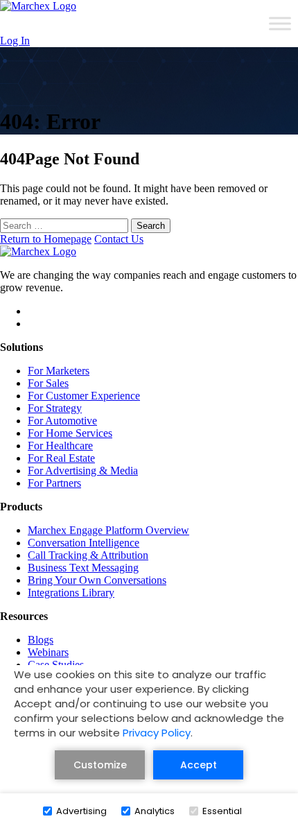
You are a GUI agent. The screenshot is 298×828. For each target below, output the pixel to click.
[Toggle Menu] (280, 24)
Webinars (48, 652)
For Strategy (55, 408)
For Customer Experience (84, 396)
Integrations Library (71, 592)
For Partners (54, 483)
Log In (15, 40)
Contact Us (118, 239)
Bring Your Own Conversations (97, 580)
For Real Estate (61, 458)
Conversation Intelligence (83, 543)
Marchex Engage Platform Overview (108, 530)
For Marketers (58, 371)
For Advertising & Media (83, 470)
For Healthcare (60, 445)
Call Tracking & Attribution (88, 555)
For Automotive (62, 420)
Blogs (40, 640)
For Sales (48, 383)
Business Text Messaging (83, 567)
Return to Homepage (45, 239)
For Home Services (70, 433)
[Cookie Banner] (149, 746)
